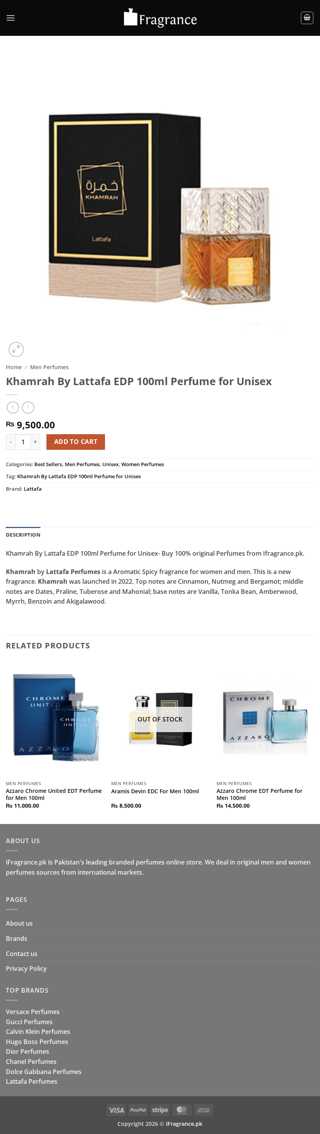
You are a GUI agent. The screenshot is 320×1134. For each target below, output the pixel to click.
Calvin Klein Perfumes (38, 1031)
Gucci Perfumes (29, 1022)
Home (14, 367)
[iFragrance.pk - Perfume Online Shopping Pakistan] (160, 18)
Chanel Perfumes (31, 1061)
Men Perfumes (49, 367)
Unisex (110, 464)
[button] (10, 17)
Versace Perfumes (33, 1011)
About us (19, 923)
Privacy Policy (26, 968)
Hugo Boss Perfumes (37, 1041)
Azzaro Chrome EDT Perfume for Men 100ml (259, 794)
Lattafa (33, 488)
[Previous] (6, 741)
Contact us (21, 953)
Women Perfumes (142, 464)
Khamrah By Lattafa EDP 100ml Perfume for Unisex (79, 476)
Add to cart (76, 441)
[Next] (314, 741)
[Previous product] (28, 407)
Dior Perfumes (27, 1051)
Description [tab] (23, 534)
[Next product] (13, 407)
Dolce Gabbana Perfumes (44, 1071)
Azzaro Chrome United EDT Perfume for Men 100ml (54, 794)
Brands (16, 938)
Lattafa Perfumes (31, 1081)
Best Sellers (48, 464)
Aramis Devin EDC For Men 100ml (155, 791)
